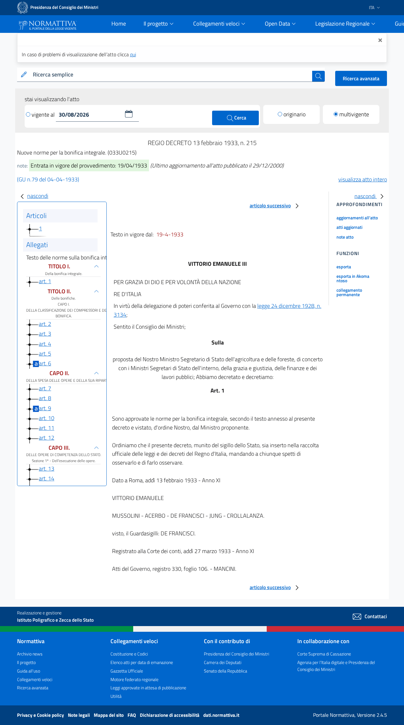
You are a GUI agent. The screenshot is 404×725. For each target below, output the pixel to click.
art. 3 (45, 333)
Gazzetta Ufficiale (126, 670)
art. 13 (46, 468)
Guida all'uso (28, 670)
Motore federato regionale (134, 679)
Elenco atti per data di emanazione (141, 662)
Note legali (79, 715)
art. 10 (46, 418)
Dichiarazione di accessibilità (170, 715)
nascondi (37, 196)
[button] (129, 113)
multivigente (354, 114)
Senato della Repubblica (225, 670)
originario (294, 114)
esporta (343, 266)
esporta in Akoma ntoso (352, 278)
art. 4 (45, 343)
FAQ (132, 715)
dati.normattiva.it (221, 715)
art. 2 (45, 324)
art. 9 (45, 408)
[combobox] (171, 75)
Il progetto (26, 662)
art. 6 (45, 363)
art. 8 (45, 398)
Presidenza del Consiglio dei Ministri (236, 653)
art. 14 (46, 478)
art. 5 (45, 353)
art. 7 (45, 388)
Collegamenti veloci (34, 679)
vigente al (44, 114)
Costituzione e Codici (129, 653)
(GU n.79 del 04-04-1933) (48, 179)
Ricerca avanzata (361, 78)
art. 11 (46, 427)
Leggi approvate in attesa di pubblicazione (148, 687)
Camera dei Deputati (222, 662)
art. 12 (46, 437)
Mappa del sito (109, 715)
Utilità (116, 696)
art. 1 (45, 281)
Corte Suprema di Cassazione (324, 653)
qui (133, 54)
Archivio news (30, 653)
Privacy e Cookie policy (41, 715)
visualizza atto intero (362, 179)
